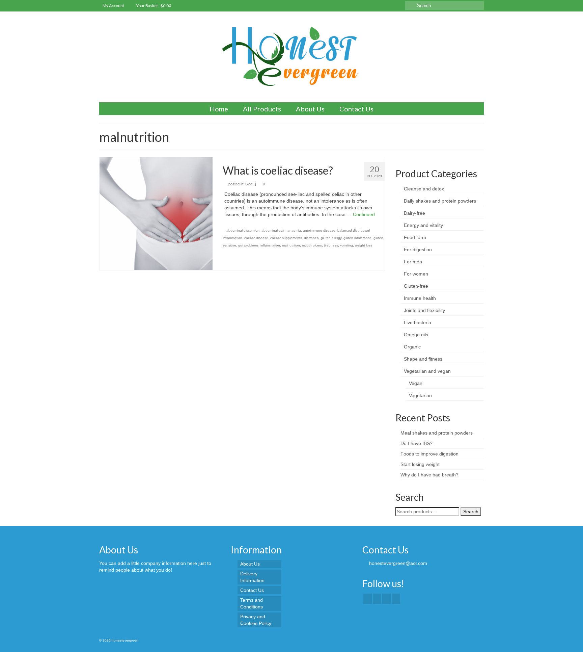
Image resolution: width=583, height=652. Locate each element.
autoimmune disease (319, 230)
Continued (364, 214)
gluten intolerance (357, 238)
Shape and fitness (423, 359)
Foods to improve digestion (429, 454)
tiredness (331, 245)
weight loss (363, 245)
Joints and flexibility (424, 310)
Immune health (420, 298)
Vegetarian (420, 395)
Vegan (415, 383)
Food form (415, 237)
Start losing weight (420, 464)
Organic (412, 346)
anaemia (294, 230)
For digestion (418, 249)
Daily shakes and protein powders (440, 201)
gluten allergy (331, 238)
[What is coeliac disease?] (156, 213)
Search (470, 511)
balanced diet (348, 230)
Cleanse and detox (424, 188)
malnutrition (291, 245)
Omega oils (416, 334)
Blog (248, 184)
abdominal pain (273, 230)
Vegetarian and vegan (427, 371)
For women (416, 274)
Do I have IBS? (416, 443)
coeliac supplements (286, 238)
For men (413, 261)
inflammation (270, 245)
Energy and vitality (423, 225)
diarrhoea (311, 238)
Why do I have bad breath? (429, 474)
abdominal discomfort (242, 230)
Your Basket (153, 5)
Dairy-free (414, 213)
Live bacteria (417, 322)
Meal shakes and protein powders (436, 433)
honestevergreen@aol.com (397, 563)
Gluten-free (416, 286)
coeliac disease (256, 238)
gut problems (248, 245)
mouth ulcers (312, 245)
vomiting (346, 245)
